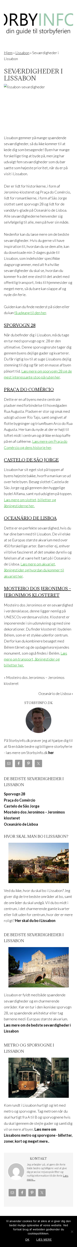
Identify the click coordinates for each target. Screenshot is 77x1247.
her (51, 752)
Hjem (8, 52)
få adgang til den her (30, 312)
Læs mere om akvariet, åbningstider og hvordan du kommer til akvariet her (34, 570)
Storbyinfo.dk (38, 21)
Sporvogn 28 (20, 325)
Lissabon (22, 52)
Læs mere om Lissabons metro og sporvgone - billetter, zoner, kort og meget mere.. (38, 1135)
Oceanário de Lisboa (30, 518)
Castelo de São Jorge (31, 460)
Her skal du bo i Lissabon (35, 920)
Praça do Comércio (29, 389)
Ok (27, 1239)
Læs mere (44, 1239)
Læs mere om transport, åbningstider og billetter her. (35, 659)
